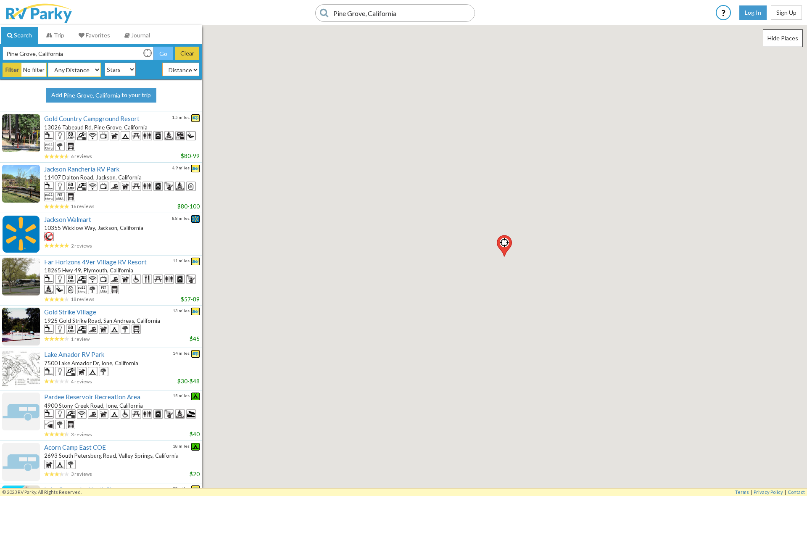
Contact (796, 492)
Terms (742, 492)
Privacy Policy (768, 492)
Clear (187, 53)
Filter (12, 69)
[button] (504, 246)
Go (163, 53)
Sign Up (786, 12)
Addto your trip (101, 95)
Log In (753, 12)
